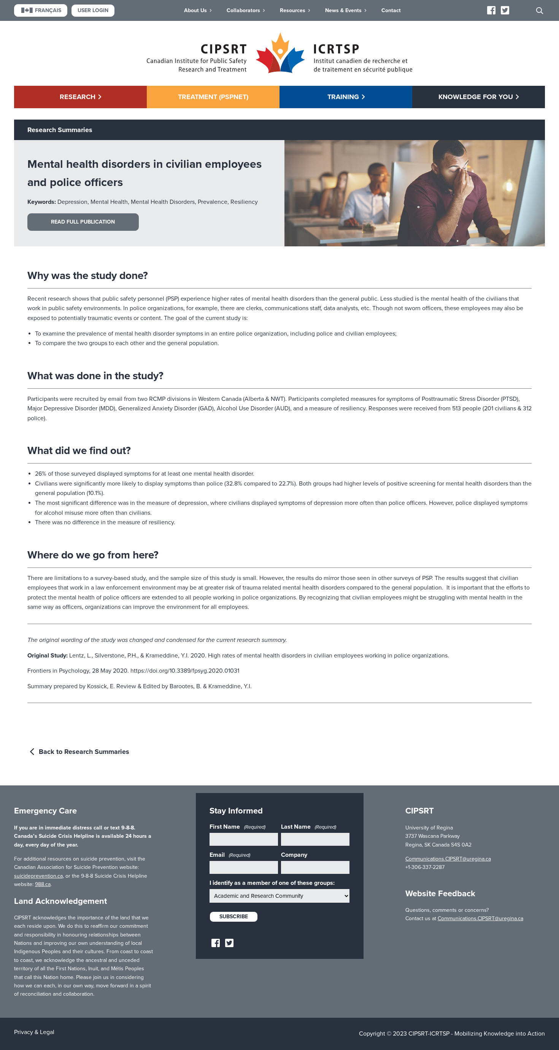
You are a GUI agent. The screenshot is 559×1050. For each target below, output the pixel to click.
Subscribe (233, 916)
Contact (391, 10)
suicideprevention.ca (38, 876)
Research (77, 97)
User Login (93, 10)
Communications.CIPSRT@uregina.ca (448, 859)
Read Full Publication (83, 222)
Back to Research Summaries (83, 751)
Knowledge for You (475, 97)
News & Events (343, 10)
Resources (292, 10)
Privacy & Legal (34, 1032)
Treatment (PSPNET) (213, 97)
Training (343, 97)
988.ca (43, 884)
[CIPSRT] (279, 71)
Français (48, 10)
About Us (195, 10)
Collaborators (243, 10)
